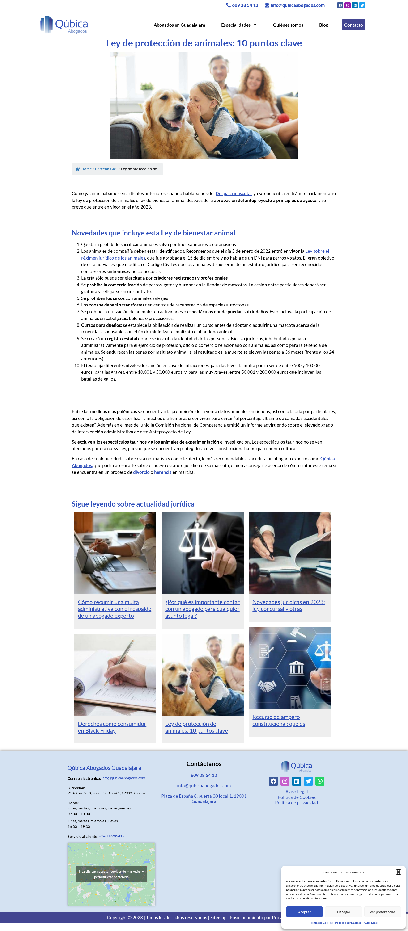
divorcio (141, 472)
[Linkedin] (355, 5)
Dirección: (76, 788)
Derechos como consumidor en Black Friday (112, 727)
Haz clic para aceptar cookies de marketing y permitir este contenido (111, 874)
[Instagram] (347, 5)
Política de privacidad (348, 922)
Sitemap (218, 917)
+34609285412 (111, 836)
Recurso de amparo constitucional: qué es (278, 720)
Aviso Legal (371, 922)
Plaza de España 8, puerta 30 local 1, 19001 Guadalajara (204, 798)
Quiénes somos (288, 25)
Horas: (73, 803)
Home (86, 169)
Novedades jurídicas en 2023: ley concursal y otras (288, 605)
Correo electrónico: (84, 778)
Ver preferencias (382, 912)
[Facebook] (340, 5)
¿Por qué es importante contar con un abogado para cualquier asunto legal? (202, 608)
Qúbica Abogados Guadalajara (104, 767)
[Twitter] (362, 5)
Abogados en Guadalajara (179, 25)
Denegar (343, 912)
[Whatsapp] (319, 781)
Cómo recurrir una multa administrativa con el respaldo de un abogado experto (114, 608)
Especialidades (236, 25)
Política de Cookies (321, 922)
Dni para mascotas (234, 193)
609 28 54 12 (244, 5)
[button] (398, 872)
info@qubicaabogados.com (297, 5)
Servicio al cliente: (83, 836)
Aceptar (304, 912)
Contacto (353, 25)
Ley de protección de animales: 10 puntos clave (196, 727)
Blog (323, 25)
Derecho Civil (106, 169)
